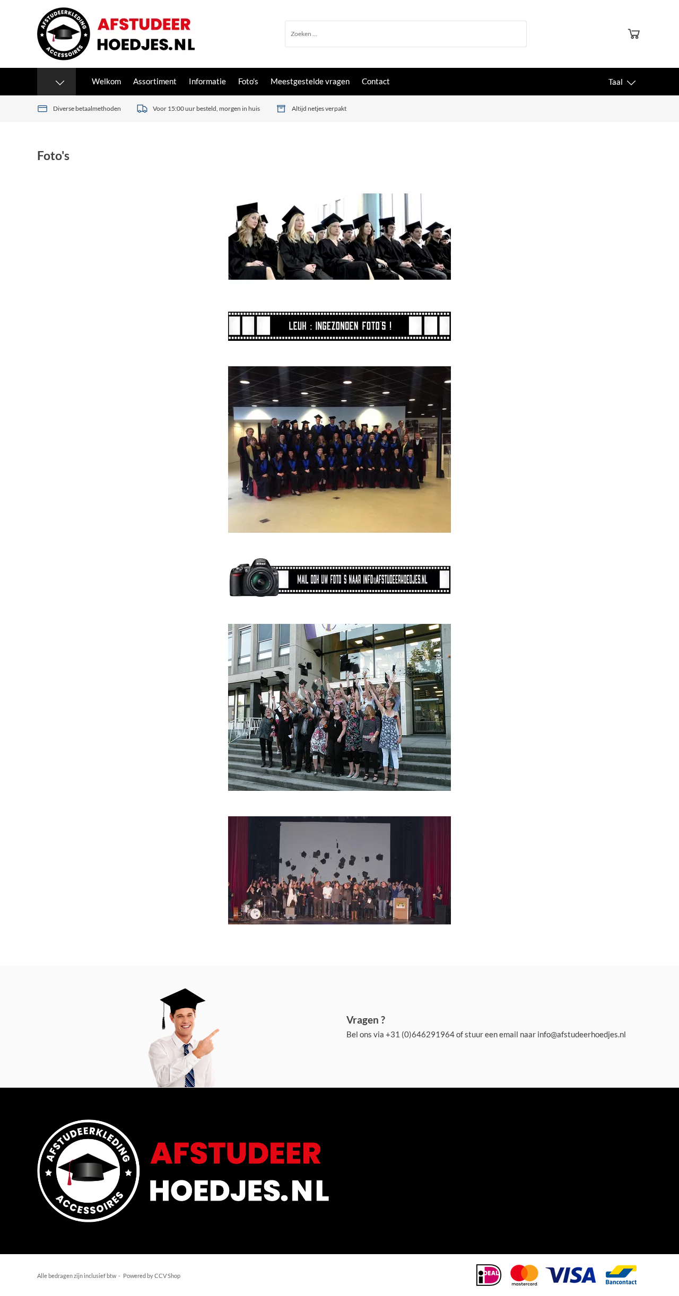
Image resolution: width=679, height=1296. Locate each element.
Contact (376, 81)
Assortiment (155, 81)
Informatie (207, 81)
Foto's (248, 81)
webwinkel (195, 1275)
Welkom (106, 81)
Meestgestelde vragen (310, 81)
